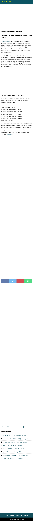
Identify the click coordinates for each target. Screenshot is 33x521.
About (6, 515)
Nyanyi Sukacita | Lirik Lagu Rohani (13, 452)
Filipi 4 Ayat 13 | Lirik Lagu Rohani (12, 445)
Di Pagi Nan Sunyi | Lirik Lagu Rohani (13, 458)
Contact (12, 515)
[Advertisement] (16, 18)
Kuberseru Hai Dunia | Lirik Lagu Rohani (14, 435)
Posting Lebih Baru (6, 426)
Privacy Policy (18, 515)
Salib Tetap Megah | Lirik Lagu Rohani (13, 448)
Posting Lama (28, 426)
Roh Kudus (9, 134)
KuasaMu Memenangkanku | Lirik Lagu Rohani (16, 455)
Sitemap (26, 515)
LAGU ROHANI (6, 2)
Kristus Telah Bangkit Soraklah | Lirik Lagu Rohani (17, 438)
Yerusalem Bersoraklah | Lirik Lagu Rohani (15, 442)
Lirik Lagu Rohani (5, 41)
